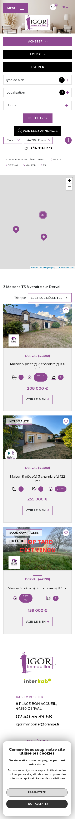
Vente (57, 159)
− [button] (69, 186)
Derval (13, 165)
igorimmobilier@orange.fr (37, 724)
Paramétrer (37, 792)
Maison (31, 165)
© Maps (47, 267)
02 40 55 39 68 (34, 717)
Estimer (37, 67)
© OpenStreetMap (65, 267)
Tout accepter (37, 804)
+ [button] (69, 180)
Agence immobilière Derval (26, 159)
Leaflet (34, 267)
